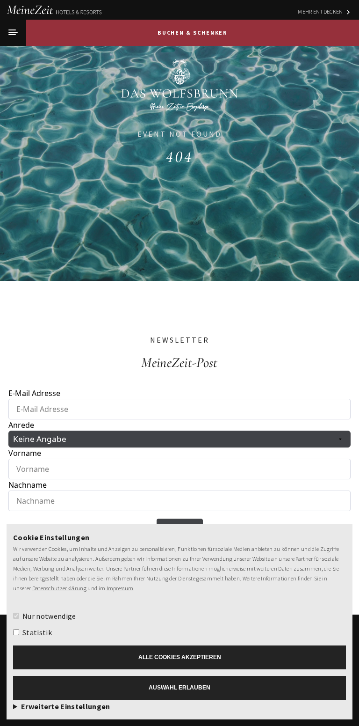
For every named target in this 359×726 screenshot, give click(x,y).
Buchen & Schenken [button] (193, 32)
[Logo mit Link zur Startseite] (179, 94)
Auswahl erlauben (179, 687)
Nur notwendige (49, 616)
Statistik (37, 632)
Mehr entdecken (320, 11)
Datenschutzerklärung (59, 588)
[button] (13, 33)
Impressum (120, 588)
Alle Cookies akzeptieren (179, 657)
